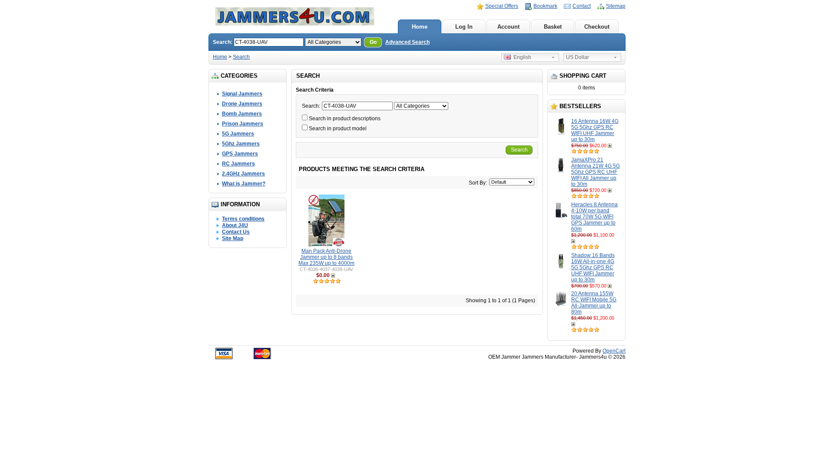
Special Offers (501, 6)
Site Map (232, 238)
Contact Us (236, 232)
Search (241, 57)
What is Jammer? (243, 184)
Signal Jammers (242, 94)
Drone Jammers (242, 104)
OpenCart (614, 351)
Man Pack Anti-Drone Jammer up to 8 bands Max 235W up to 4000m (326, 257)
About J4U (235, 225)
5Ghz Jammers (241, 144)
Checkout (596, 26)
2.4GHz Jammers (243, 174)
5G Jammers (238, 134)
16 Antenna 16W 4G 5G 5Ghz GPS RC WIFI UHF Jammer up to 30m (595, 130)
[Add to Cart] (610, 145)
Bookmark (545, 6)
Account (508, 26)
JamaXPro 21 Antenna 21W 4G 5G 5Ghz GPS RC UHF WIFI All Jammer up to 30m (595, 172)
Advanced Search (407, 42)
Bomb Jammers (242, 114)
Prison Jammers (242, 124)
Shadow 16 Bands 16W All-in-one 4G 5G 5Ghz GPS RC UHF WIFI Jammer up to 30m (593, 267)
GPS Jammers (240, 154)
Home (419, 26)
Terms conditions (243, 219)
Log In (464, 26)
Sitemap (616, 6)
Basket (553, 26)
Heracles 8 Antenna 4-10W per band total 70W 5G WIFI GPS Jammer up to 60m (594, 216)
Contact (582, 6)
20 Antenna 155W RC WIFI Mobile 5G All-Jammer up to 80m (593, 303)
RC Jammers (238, 164)
